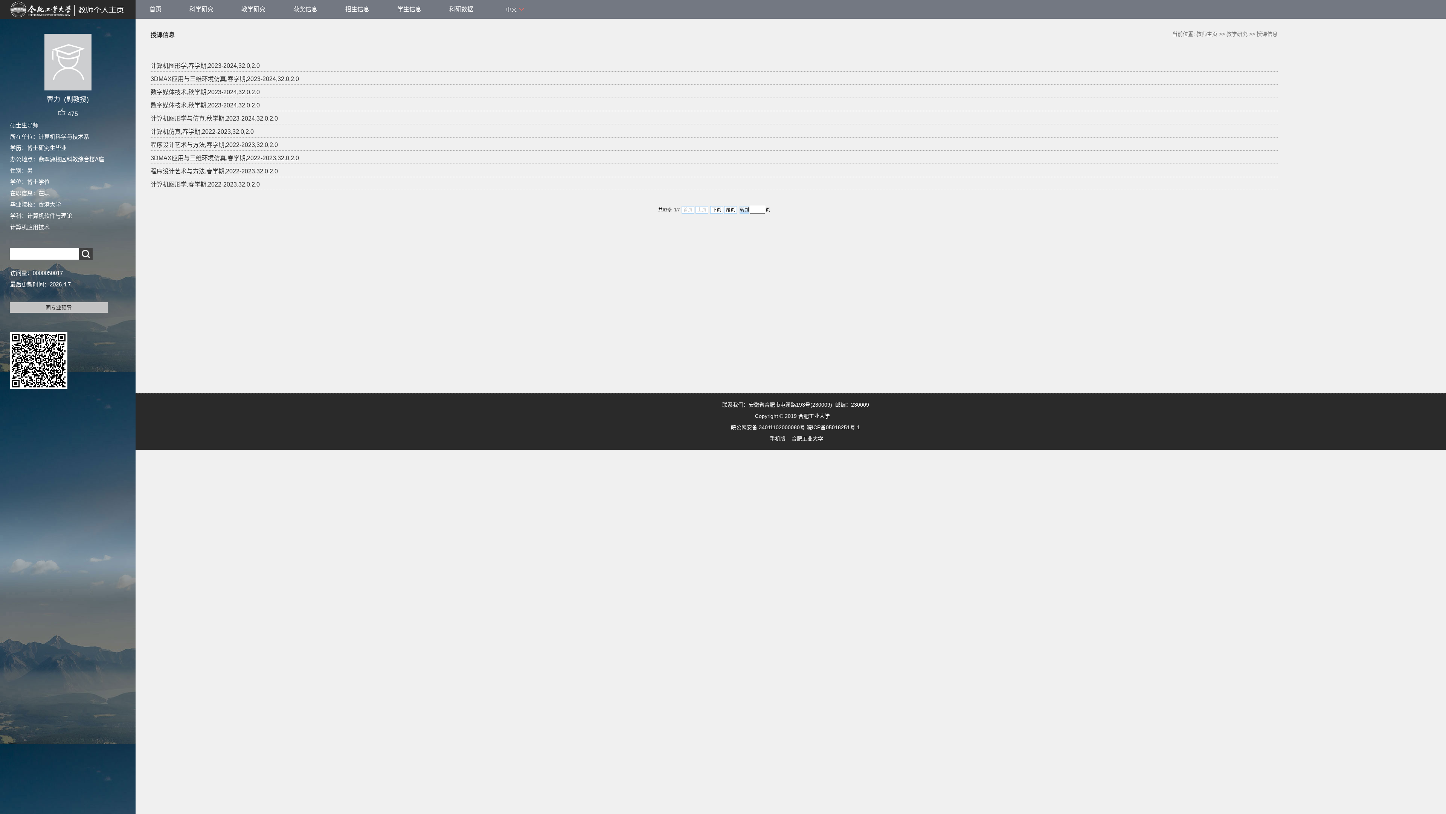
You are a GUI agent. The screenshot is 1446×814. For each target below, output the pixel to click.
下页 (716, 210)
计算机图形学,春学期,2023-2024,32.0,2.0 (205, 66)
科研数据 (461, 9)
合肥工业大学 (807, 439)
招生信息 (357, 9)
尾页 (730, 210)
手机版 (778, 439)
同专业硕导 (59, 307)
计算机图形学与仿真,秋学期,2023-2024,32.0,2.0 (214, 118)
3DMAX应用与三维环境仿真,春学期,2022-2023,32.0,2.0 (225, 158)
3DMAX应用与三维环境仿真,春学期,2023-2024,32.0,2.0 (225, 79)
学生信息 (409, 9)
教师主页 (1206, 34)
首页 (155, 9)
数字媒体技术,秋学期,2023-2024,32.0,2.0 (205, 92)
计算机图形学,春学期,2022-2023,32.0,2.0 (205, 184)
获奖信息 (305, 9)
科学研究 (201, 9)
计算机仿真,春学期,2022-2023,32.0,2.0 (202, 132)
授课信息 (1267, 34)
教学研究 (253, 9)
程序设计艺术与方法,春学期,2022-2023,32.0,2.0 (214, 145)
